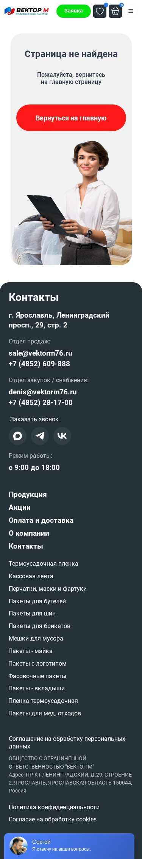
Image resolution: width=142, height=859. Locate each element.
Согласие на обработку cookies (53, 819)
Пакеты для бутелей (37, 601)
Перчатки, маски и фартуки (48, 588)
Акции (20, 507)
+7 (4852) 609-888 (39, 364)
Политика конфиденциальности (54, 807)
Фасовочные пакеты (37, 676)
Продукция (28, 494)
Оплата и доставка (41, 520)
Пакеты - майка (30, 651)
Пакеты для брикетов (39, 626)
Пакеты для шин (32, 613)
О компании (29, 533)
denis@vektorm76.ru (43, 392)
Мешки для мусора (36, 638)
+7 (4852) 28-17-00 (41, 403)
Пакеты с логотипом (37, 663)
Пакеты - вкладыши (36, 688)
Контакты (26, 546)
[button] (73, 11)
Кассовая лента (31, 576)
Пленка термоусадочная (43, 700)
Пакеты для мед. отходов (44, 713)
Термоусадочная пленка (43, 563)
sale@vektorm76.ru (40, 353)
